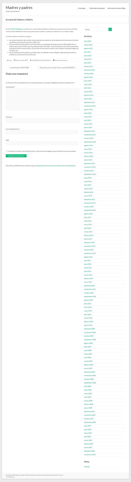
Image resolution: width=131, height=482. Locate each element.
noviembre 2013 (90, 167)
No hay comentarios (60, 60)
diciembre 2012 (89, 199)
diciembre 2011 (89, 242)
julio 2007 (87, 426)
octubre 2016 (89, 73)
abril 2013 (87, 185)
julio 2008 (87, 386)
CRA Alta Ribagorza (16, 29)
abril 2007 (87, 437)
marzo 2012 (88, 232)
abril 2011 (87, 271)
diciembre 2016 (89, 70)
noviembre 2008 (90, 375)
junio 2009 (88, 350)
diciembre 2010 (89, 286)
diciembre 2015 (89, 102)
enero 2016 (88, 99)
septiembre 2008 (90, 383)
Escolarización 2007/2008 (18, 68)
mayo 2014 (88, 149)
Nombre (9, 117)
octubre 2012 (89, 206)
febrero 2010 (88, 321)
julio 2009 (87, 347)
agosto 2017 (88, 48)
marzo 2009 (88, 361)
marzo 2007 (88, 440)
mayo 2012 (88, 224)
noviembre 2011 (90, 246)
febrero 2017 (88, 66)
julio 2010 (87, 304)
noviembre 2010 (90, 289)
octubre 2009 (89, 336)
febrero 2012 (88, 235)
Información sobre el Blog (116, 8)
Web (7, 140)
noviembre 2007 (90, 415)
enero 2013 (88, 196)
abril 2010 (87, 314)
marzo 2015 (88, 124)
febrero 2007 (88, 444)
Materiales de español (97, 8)
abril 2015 (87, 120)
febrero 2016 (88, 95)
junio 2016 (88, 81)
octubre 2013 (89, 171)
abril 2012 (87, 228)
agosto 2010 (88, 300)
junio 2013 (88, 178)
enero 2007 (88, 447)
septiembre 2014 (90, 142)
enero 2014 (88, 160)
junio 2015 (88, 113)
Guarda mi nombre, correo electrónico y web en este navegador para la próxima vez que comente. (42, 151)
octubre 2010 (89, 293)
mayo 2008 (88, 393)
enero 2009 (88, 368)
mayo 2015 (88, 117)
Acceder (87, 467)
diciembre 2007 (89, 411)
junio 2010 (88, 307)
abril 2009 (87, 357)
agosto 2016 (88, 77)
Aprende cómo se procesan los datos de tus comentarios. (56, 165)
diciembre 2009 (89, 329)
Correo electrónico (13, 129)
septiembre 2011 (90, 253)
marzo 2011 (88, 275)
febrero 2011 (88, 278)
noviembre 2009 (90, 332)
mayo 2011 (88, 268)
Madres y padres (19, 7)
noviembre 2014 (90, 135)
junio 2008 (88, 390)
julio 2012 (87, 217)
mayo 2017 (88, 59)
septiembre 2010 (90, 296)
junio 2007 (88, 429)
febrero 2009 (88, 365)
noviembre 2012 (90, 203)
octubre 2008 (89, 379)
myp (10, 60)
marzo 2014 (88, 153)
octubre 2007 (89, 419)
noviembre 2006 (90, 455)
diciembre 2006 (89, 451)
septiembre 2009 (90, 339)
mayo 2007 (88, 433)
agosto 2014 (88, 145)
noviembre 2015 (90, 106)
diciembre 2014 (89, 131)
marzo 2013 (88, 188)
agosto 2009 (88, 343)
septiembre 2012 (90, 210)
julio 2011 (87, 260)
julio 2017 (87, 52)
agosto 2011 (88, 257)
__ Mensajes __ (82, 8)
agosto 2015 (88, 109)
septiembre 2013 (90, 174)
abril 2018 (87, 41)
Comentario (10, 87)
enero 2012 (88, 239)
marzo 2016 (88, 91)
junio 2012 (88, 221)
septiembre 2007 (90, 422)
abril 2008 (87, 397)
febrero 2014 (88, 156)
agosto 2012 (88, 214)
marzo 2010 (88, 318)
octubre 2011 (89, 250)
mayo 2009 (88, 354)
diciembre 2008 (89, 372)
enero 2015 (88, 127)
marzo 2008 (88, 401)
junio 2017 (88, 55)
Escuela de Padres (45, 60)
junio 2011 (88, 264)
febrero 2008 (88, 404)
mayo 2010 (88, 311)
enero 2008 (88, 408)
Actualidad (35, 60)
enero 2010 (88, 325)
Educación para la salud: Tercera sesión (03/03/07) (58, 68)
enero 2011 (88, 282)
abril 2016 (87, 88)
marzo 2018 (88, 45)
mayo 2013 (88, 181)
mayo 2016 (88, 84)
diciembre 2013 (89, 163)
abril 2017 (87, 63)
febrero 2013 (88, 192)
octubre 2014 (89, 138)
